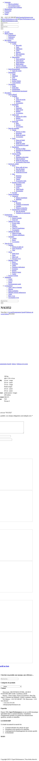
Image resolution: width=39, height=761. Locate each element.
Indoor (14, 364)
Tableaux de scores (22, 364)
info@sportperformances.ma (24, 17)
